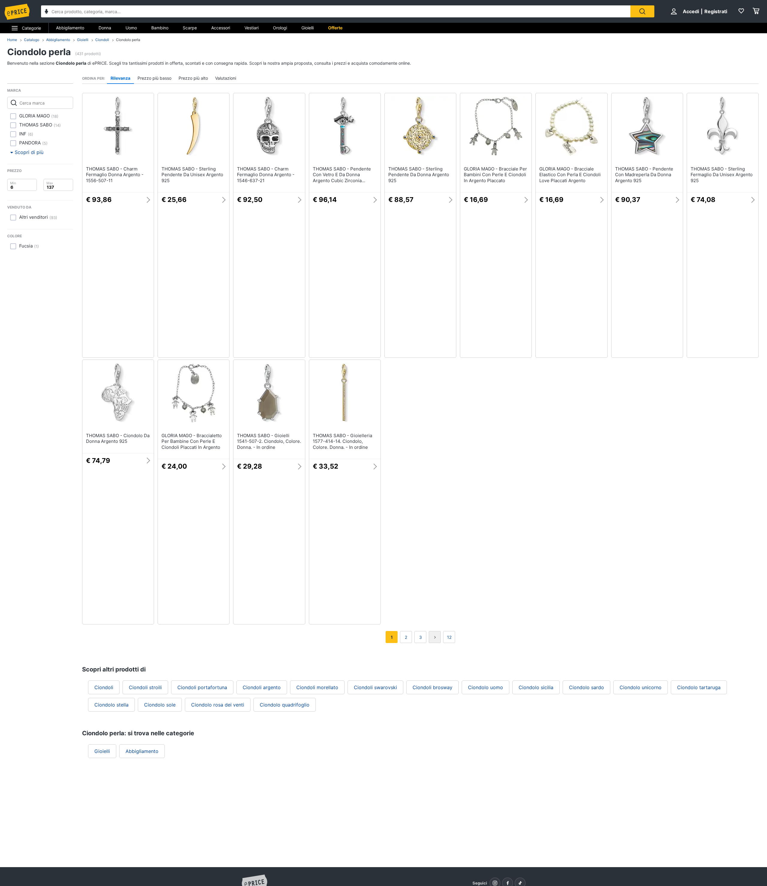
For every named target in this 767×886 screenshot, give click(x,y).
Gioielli (307, 27)
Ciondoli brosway (432, 687)
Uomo (131, 27)
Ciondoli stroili (145, 687)
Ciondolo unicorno (641, 687)
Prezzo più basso (154, 78)
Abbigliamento (70, 27)
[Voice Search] (46, 12)
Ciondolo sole (160, 705)
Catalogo (31, 39)
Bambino (159, 27)
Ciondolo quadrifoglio (284, 705)
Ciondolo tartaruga (699, 687)
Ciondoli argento (262, 687)
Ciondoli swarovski (375, 687)
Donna (105, 27)
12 (449, 637)
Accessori (220, 27)
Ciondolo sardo (586, 687)
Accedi (691, 11)
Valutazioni (225, 78)
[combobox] (335, 11)
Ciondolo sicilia (536, 687)
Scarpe (190, 27)
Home (12, 39)
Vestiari (251, 27)
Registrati (715, 11)
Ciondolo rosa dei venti (217, 705)
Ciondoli (102, 39)
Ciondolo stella (111, 705)
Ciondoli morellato (317, 687)
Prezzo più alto (193, 78)
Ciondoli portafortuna (202, 687)
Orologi (280, 27)
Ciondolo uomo (485, 687)
